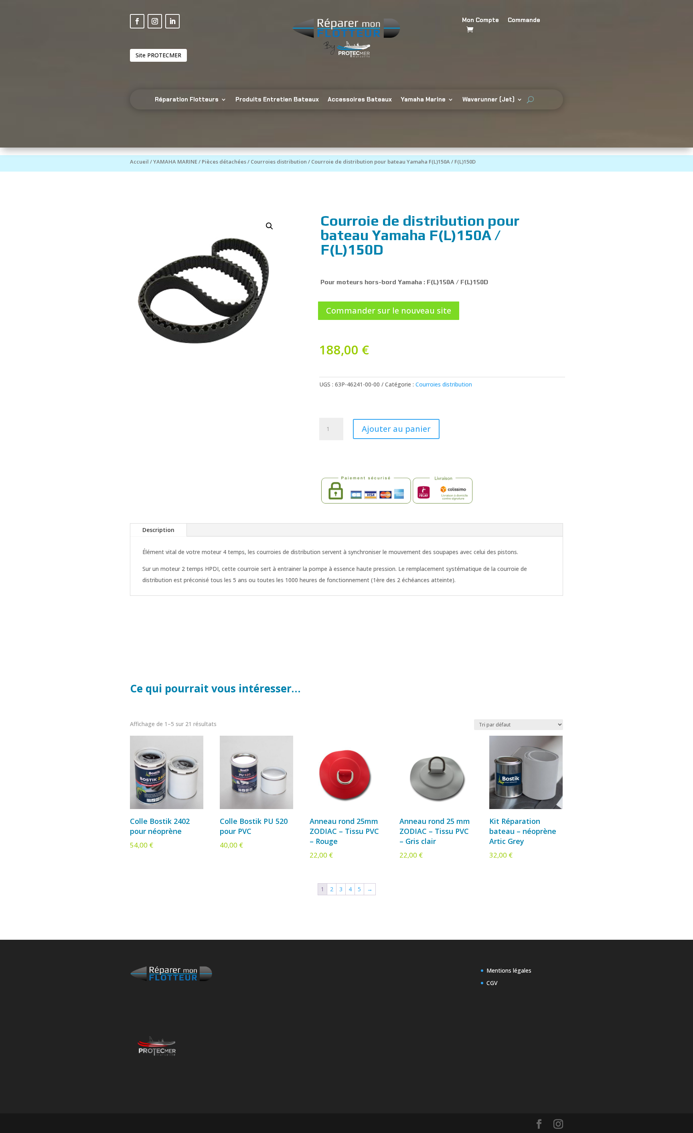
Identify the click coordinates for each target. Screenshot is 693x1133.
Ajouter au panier (396, 428)
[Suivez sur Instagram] (155, 21)
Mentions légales (508, 970)
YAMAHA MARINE (175, 161)
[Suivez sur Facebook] (137, 21)
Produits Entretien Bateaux (277, 100)
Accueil (139, 161)
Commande (524, 20)
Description (158, 530)
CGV (492, 983)
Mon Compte (480, 20)
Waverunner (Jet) (488, 100)
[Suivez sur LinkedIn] (172, 21)
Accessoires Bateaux (360, 100)
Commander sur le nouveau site (388, 310)
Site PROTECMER (158, 55)
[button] (269, 226)
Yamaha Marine (423, 100)
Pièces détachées (224, 161)
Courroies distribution (279, 161)
